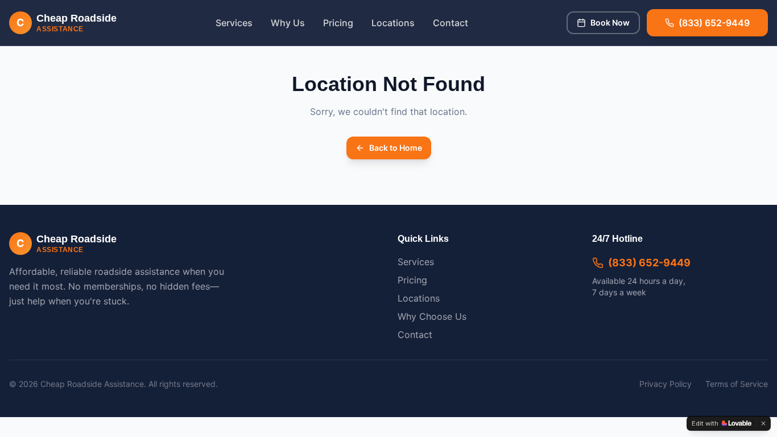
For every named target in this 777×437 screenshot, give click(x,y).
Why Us (288, 22)
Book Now (610, 22)
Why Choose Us (432, 316)
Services (234, 22)
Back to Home (395, 147)
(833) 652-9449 (649, 263)
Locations (393, 22)
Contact (450, 22)
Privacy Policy (665, 384)
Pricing (338, 22)
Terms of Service (736, 384)
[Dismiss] (763, 423)
